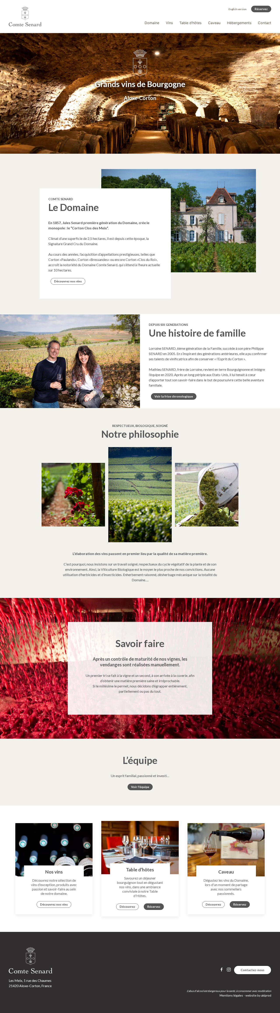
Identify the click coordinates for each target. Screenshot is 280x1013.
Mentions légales (231, 995)
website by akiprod (258, 995)
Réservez (261, 9)
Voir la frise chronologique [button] (173, 396)
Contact (264, 23)
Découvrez (127, 906)
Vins (169, 23)
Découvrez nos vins (68, 281)
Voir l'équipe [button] (140, 787)
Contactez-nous (252, 970)
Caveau (214, 23)
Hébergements (239, 23)
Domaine (152, 23)
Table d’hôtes (190, 23)
